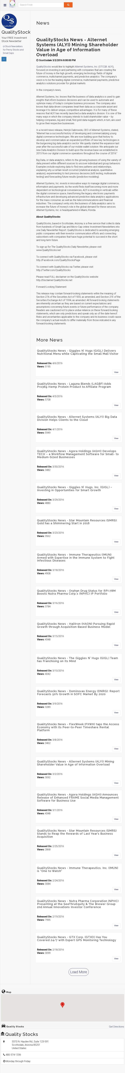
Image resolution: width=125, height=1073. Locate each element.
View (116, 372)
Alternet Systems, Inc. (86, 66)
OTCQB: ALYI (106, 66)
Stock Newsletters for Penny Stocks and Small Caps (13, 49)
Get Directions (116, 1026)
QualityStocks (44, 66)
